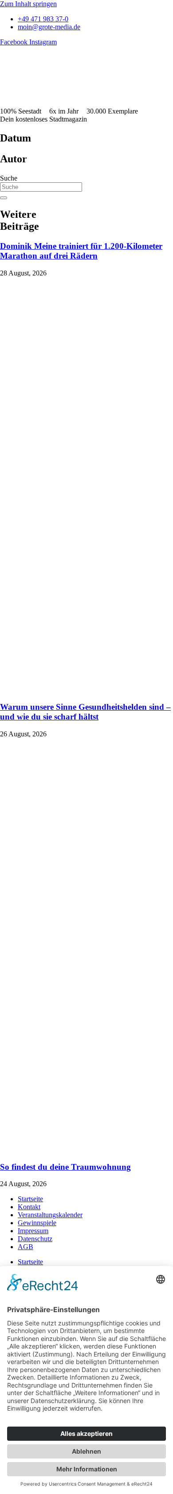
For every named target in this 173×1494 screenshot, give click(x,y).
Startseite (30, 1199)
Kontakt (29, 1207)
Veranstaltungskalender (50, 1215)
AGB (25, 1246)
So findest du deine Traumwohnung (65, 1167)
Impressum (33, 1231)
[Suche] (3, 198)
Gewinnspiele (37, 1223)
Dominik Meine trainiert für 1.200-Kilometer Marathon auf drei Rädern (81, 250)
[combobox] (41, 187)
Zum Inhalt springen (28, 4)
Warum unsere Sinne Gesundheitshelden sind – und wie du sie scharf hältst (85, 711)
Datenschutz (35, 1238)
